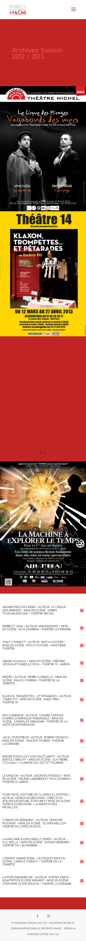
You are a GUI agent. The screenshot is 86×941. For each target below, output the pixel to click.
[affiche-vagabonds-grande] (43, 210)
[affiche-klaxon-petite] (43, 335)
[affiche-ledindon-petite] (43, 460)
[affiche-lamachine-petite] (43, 585)
